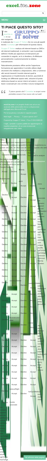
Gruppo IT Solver (20, 42)
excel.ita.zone (9, 105)
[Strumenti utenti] (42, 31)
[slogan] (23, 5)
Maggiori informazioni (36, 161)
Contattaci (11, 45)
